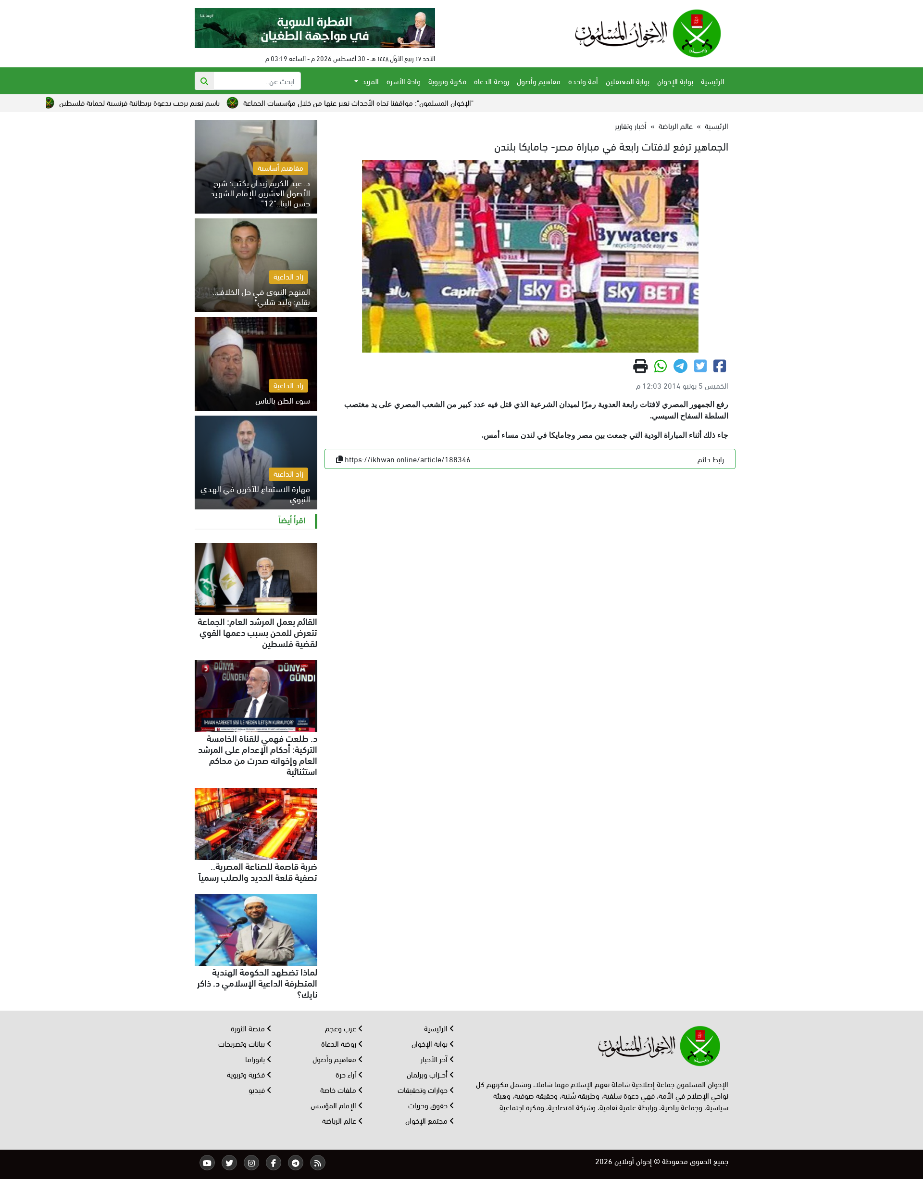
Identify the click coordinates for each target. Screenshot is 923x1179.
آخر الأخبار (435, 1058)
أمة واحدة (583, 80)
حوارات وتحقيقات (423, 1089)
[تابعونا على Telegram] (295, 1162)
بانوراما (256, 1058)
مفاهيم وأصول (539, 80)
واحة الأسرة (404, 80)
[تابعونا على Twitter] (229, 1162)
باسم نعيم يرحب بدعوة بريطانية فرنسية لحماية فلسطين (208, 102)
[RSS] (317, 1162)
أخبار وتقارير (631, 125)
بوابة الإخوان (675, 80)
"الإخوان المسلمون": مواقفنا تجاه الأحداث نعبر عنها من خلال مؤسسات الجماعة (427, 102)
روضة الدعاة (491, 80)
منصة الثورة (249, 1027)
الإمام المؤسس (334, 1104)
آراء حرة (347, 1073)
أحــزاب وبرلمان (428, 1073)
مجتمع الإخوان (427, 1120)
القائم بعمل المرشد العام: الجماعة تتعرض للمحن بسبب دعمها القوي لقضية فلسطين (257, 631)
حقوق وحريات (428, 1104)
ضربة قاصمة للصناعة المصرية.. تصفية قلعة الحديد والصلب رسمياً (258, 871)
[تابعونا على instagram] (251, 1162)
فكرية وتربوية (447, 80)
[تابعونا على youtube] (207, 1162)
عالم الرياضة (676, 125)
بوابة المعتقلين (627, 80)
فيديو (258, 1089)
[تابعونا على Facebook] (273, 1162)
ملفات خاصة (339, 1089)
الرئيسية (712, 80)
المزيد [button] (369, 80)
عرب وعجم (341, 1027)
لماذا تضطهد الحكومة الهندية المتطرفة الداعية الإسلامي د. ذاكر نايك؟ (257, 982)
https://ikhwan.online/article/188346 (408, 458)
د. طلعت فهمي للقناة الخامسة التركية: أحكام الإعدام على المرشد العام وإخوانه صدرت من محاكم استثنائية (257, 754)
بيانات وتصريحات (242, 1043)
